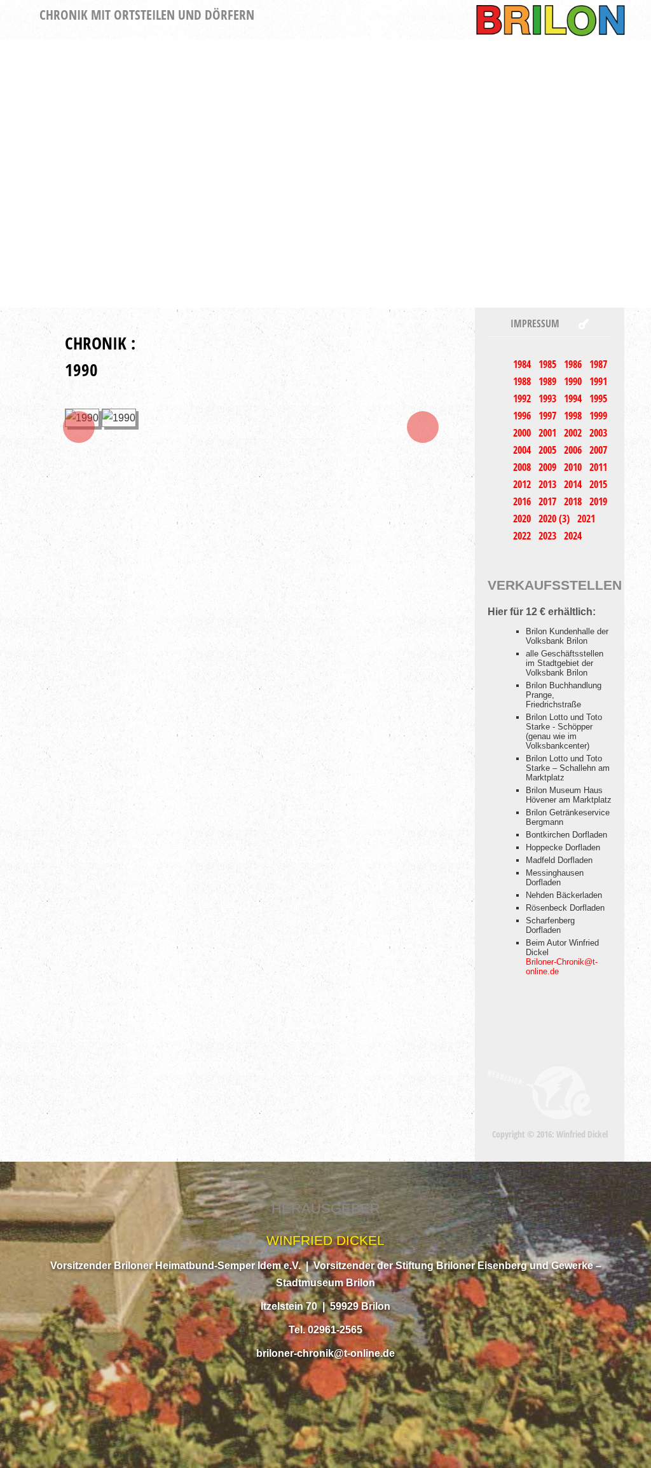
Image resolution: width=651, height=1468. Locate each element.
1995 (598, 398)
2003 (598, 433)
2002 (574, 433)
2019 (598, 501)
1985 (548, 364)
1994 (574, 398)
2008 (523, 467)
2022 (523, 536)
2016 (523, 501)
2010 (574, 467)
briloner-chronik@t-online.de (325, 1353)
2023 (548, 536)
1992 (523, 398)
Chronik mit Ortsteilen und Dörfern (146, 15)
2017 (548, 501)
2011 (598, 467)
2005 (548, 450)
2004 (523, 450)
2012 (523, 484)
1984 (523, 364)
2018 (574, 501)
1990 (574, 381)
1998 (574, 416)
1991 (598, 381)
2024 (573, 536)
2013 (548, 484)
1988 (523, 381)
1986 (574, 364)
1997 (548, 416)
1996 (523, 416)
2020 (523, 519)
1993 (548, 398)
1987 (598, 364)
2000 (523, 433)
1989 (548, 381)
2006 (574, 450)
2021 (586, 519)
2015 (598, 484)
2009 (548, 467)
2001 (548, 433)
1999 (598, 416)
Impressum (535, 323)
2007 (598, 450)
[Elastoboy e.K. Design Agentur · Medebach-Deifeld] (540, 1092)
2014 (574, 484)
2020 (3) (555, 519)
